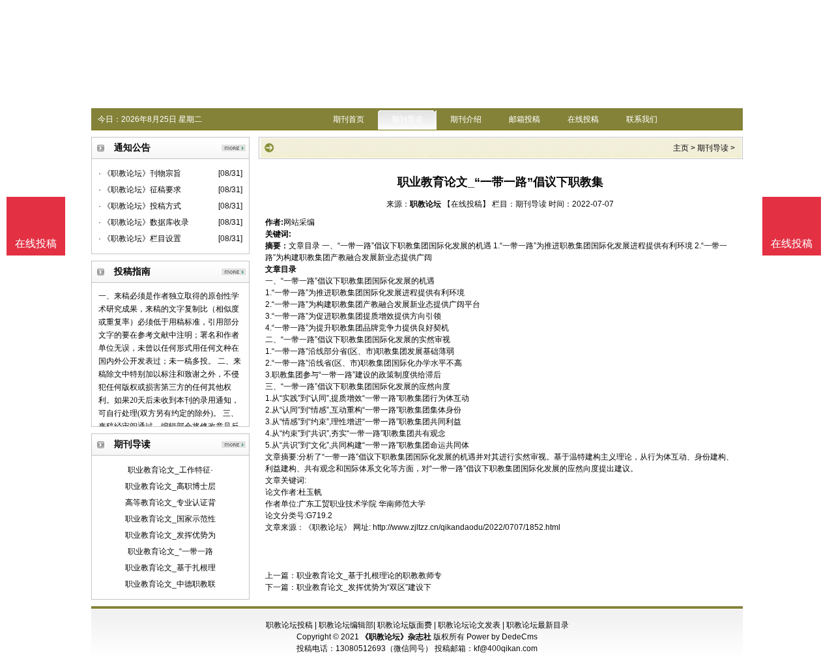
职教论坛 (425, 204)
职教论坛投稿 (289, 625)
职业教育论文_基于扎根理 (170, 567)
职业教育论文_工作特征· (170, 469)
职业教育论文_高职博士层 (170, 486)
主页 (681, 148)
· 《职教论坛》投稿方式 (139, 206)
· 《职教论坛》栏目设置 (139, 238)
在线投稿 (583, 119)
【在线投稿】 (466, 204)
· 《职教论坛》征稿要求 (139, 189)
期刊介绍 (466, 119)
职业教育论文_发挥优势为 (170, 535)
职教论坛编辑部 (346, 625)
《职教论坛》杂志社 (396, 636)
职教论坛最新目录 (537, 625)
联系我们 (641, 119)
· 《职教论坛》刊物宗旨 (139, 173)
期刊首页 (348, 119)
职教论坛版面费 (404, 625)
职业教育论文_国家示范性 (170, 518)
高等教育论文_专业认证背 (170, 502)
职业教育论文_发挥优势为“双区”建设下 (363, 587)
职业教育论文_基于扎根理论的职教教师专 (369, 575)
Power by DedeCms (502, 636)
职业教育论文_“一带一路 (170, 551)
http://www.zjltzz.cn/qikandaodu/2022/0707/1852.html (466, 527)
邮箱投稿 (524, 119)
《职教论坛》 (327, 527)
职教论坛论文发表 (469, 625)
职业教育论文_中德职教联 (170, 584)
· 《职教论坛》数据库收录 (143, 222)
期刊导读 (407, 119)
